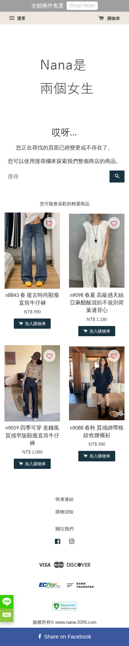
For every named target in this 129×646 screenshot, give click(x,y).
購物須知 (65, 511)
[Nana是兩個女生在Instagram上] (71, 542)
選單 (21, 18)
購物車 (113, 18)
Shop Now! (82, 5)
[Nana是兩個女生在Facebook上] (57, 542)
